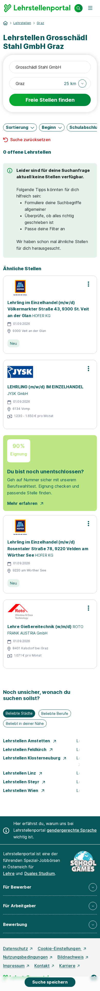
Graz (40, 23)
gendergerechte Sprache (72, 830)
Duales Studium (39, 873)
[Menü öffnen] (90, 8)
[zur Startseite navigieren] (5, 23)
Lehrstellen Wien (21, 790)
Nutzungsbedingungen (25, 956)
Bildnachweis (70, 956)
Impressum (14, 965)
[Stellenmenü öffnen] (88, 284)
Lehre (9, 873)
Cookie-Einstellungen (60, 948)
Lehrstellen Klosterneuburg (32, 757)
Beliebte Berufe (54, 713)
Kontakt (41, 965)
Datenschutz (15, 948)
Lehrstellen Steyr (21, 781)
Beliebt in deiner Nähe (25, 723)
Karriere (67, 965)
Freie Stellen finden (50, 100)
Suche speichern (49, 982)
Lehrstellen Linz (20, 773)
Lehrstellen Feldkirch (25, 749)
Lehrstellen (22, 23)
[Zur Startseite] (37, 8)
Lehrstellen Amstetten (27, 740)
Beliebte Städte (19, 713)
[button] (75, 83)
